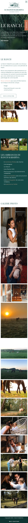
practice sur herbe (11, 184)
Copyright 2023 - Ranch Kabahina (14, 518)
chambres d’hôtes (10, 162)
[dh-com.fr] (14, 521)
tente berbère (11, 176)
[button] (26, 2)
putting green (11, 180)
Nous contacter (5, 81)
